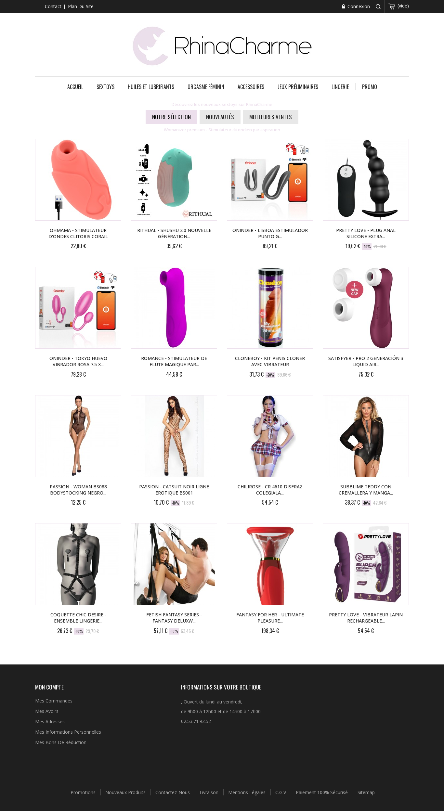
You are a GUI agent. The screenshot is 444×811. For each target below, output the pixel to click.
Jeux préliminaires (298, 86)
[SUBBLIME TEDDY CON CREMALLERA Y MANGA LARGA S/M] (366, 436)
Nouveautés (220, 117)
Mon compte (49, 687)
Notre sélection (171, 117)
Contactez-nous (173, 792)
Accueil (75, 86)
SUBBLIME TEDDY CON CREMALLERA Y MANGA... (366, 489)
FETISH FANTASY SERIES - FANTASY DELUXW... (174, 617)
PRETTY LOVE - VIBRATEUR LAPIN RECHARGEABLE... (366, 617)
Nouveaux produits (126, 792)
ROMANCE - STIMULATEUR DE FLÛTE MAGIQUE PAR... (174, 361)
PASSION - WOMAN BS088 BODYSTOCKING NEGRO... (78, 489)
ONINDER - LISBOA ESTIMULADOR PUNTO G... (270, 233)
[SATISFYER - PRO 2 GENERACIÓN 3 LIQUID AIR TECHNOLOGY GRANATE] (366, 307)
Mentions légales (247, 792)
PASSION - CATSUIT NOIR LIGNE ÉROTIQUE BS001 (174, 489)
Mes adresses (50, 721)
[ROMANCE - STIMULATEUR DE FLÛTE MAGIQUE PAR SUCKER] (174, 307)
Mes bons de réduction (60, 742)
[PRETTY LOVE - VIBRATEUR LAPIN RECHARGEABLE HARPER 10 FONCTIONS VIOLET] (366, 564)
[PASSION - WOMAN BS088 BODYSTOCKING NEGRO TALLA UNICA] (78, 436)
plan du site (81, 6)
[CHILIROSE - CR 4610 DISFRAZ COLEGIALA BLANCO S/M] (270, 436)
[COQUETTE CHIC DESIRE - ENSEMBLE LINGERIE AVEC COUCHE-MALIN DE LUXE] (78, 564)
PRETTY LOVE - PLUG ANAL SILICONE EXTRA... (366, 233)
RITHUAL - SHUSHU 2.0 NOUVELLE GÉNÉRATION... (174, 233)
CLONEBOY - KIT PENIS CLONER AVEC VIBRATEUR (270, 361)
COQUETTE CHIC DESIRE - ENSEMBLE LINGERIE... (78, 617)
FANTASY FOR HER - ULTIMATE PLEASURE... (270, 617)
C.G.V (281, 792)
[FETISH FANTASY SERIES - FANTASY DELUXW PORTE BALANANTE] (174, 564)
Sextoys (105, 86)
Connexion (358, 6)
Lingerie (340, 86)
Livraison (210, 792)
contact (53, 6)
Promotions (84, 792)
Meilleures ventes (270, 117)
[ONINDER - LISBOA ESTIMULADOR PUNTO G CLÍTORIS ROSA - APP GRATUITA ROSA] (270, 179)
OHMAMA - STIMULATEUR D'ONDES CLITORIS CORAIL (78, 233)
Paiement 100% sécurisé (322, 792)
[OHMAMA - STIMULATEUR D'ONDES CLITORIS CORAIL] (78, 179)
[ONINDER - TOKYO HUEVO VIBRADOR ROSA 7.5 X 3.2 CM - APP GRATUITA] (78, 307)
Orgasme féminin (206, 86)
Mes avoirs (47, 711)
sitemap (366, 792)
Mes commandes (53, 701)
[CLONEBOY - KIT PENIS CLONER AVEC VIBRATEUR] (270, 307)
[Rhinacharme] (222, 45)
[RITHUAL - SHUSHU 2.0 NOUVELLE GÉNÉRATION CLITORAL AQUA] (174, 179)
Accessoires (251, 86)
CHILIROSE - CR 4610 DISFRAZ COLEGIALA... (270, 489)
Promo (369, 86)
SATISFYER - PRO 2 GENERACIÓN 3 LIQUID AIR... (365, 361)
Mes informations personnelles (68, 732)
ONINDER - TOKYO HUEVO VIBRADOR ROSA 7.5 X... (78, 361)
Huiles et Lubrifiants (151, 86)
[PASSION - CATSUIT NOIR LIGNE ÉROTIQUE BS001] (174, 436)
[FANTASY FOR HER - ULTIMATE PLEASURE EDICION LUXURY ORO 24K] (270, 564)
